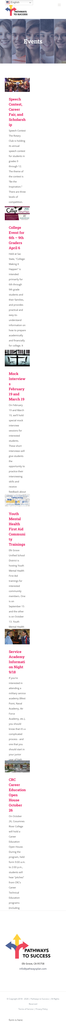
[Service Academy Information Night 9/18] (17, 636)
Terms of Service (25, 1009)
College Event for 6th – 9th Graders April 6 (12, 213)
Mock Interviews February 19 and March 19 (12, 358)
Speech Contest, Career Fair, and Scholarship (12, 85)
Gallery (22, 85)
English (14, 2)
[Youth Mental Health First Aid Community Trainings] (17, 500)
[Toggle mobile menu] (59, 5)
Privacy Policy (42, 1009)
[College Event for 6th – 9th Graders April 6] (17, 213)
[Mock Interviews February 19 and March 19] (17, 358)
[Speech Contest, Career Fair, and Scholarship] (17, 85)
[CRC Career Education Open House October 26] (17, 766)
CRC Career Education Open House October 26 (12, 766)
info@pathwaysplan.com (33, 968)
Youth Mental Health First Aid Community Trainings (12, 500)
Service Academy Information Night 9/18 (12, 636)
